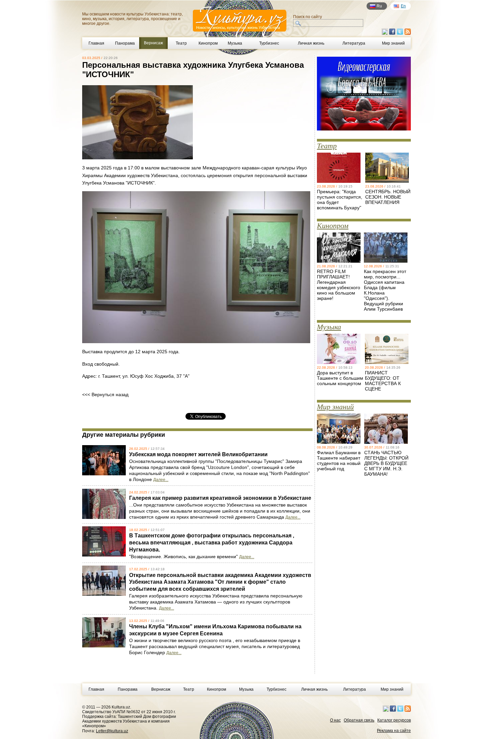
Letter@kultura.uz (112, 731)
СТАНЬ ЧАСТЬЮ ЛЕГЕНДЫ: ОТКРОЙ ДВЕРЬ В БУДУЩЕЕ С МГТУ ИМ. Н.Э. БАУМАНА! (386, 463)
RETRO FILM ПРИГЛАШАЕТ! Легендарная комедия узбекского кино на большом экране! (338, 285)
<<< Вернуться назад (105, 394)
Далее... (160, 479)
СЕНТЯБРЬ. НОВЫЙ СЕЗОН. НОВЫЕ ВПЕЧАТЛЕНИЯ (387, 197)
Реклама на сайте (394, 730)
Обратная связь (359, 720)
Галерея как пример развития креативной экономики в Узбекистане (220, 498)
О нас (335, 720)
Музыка (235, 43)
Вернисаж (160, 689)
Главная (96, 43)
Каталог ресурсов (394, 720)
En (403, 6)
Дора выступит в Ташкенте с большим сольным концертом (340, 378)
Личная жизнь (311, 43)
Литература (353, 43)
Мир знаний (393, 43)
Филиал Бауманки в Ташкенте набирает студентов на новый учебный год (339, 460)
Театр (181, 43)
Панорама (125, 43)
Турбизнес (269, 43)
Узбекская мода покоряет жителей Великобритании (198, 454)
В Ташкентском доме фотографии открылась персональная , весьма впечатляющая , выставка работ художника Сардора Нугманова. (211, 542)
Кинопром (208, 43)
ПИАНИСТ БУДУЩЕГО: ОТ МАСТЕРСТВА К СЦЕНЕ (383, 380)
